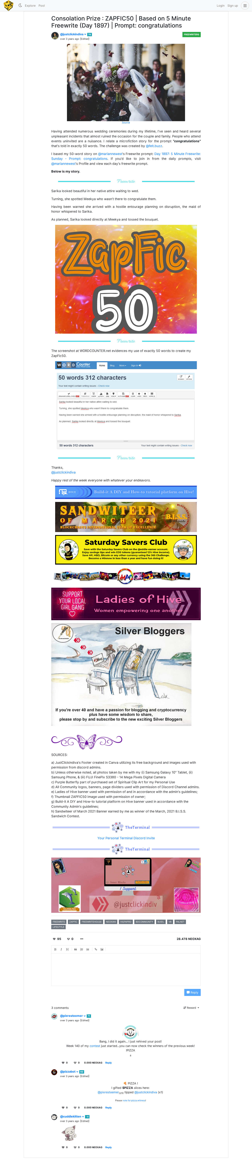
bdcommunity (144, 921)
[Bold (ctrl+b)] (55, 949)
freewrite (59, 921)
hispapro (125, 921)
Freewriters (191, 34)
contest (95, 1046)
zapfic (73, 921)
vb (170, 921)
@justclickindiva (72, 34)
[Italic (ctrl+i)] (61, 949)
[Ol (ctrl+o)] (81, 949)
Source (126, 122)
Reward (191, 1007)
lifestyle (58, 927)
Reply (194, 992)
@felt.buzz (154, 146)
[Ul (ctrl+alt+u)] (87, 949)
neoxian (111, 921)
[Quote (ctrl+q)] (75, 949)
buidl (161, 921)
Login (221, 5)
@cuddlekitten (71, 1116)
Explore (30, 5)
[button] (244, 5)
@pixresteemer (72, 1016)
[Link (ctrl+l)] (96, 949)
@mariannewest (110, 154)
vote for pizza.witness (134, 1100)
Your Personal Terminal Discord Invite (126, 838)
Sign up (232, 5)
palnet (180, 921)
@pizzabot (68, 1071)
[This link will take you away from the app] (126, 604)
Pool (42, 5)
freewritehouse (92, 921)
